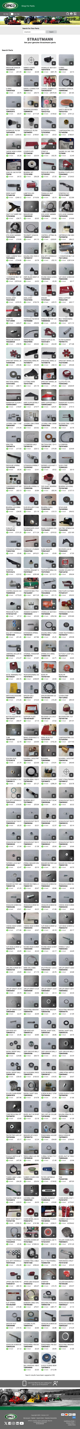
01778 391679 (40, 1423)
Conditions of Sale (69, 1421)
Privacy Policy (70, 1423)
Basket (33, 1418)
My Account (26, 1418)
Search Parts (40, 1418)
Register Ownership (51, 1418)
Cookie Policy (72, 1424)
